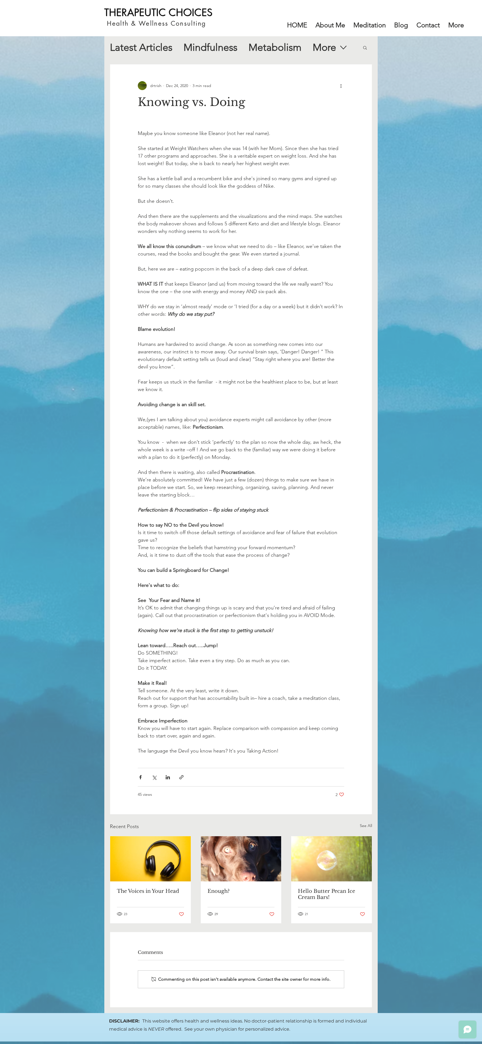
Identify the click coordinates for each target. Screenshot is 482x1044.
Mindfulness (210, 47)
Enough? (219, 891)
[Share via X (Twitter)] (154, 777)
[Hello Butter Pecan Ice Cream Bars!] (331, 858)
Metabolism (275, 47)
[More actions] (341, 85)
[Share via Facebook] (140, 777)
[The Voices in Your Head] (150, 858)
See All (366, 825)
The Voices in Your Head (148, 891)
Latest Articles (141, 47)
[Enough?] (241, 858)
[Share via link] (181, 777)
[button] (456, 25)
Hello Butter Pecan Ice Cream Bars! (326, 894)
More (324, 47)
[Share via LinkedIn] (167, 777)
